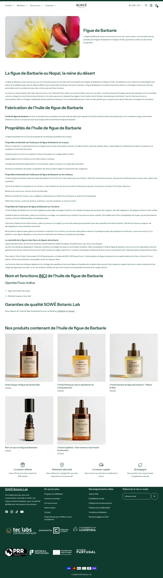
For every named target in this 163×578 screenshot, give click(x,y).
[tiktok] (16, 511)
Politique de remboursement (100, 503)
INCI (43, 275)
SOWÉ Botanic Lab (84, 574)
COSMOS (61, 311)
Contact (47, 512)
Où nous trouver (50, 503)
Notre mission (50, 508)
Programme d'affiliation (53, 494)
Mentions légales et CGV (99, 517)
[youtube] (21, 511)
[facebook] (6, 511)
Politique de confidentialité (99, 508)
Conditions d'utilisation (98, 512)
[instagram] (11, 511)
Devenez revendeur (52, 498)
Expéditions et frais (96, 498)
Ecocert (71, 311)
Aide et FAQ (93, 494)
